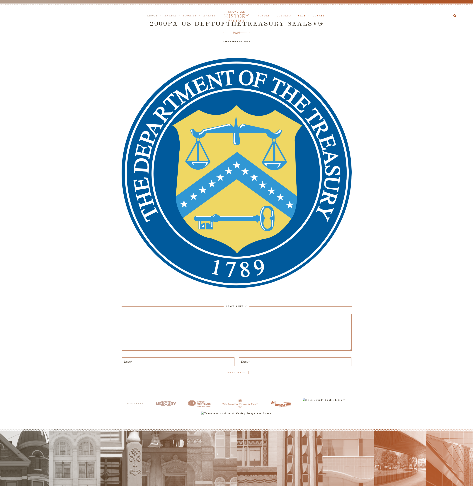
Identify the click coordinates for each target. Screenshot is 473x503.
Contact (284, 16)
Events (209, 16)
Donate (319, 16)
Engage (170, 16)
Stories (189, 16)
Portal (264, 16)
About (152, 16)
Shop (302, 16)
